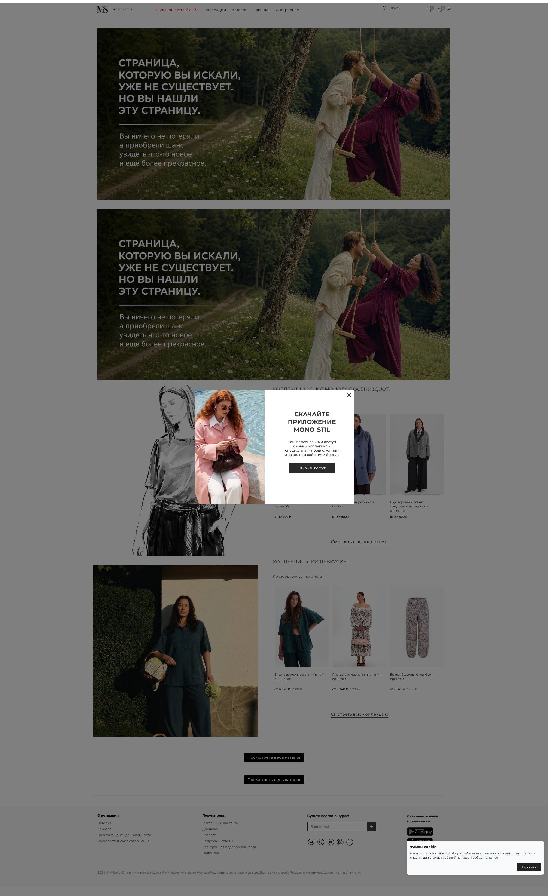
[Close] (348, 394)
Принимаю (528, 867)
